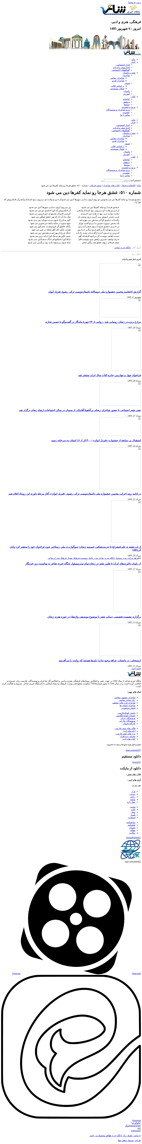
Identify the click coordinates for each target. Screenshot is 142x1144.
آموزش (126, 94)
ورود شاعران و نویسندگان (118, 110)
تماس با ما (125, 115)
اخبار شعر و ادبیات (121, 67)
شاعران (126, 75)
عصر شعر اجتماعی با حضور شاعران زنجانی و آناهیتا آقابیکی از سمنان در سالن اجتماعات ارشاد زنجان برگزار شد (80, 410)
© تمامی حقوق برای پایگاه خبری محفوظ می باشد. (115, 1135)
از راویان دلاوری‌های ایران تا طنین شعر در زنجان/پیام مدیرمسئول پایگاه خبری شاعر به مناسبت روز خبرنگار (83, 563)
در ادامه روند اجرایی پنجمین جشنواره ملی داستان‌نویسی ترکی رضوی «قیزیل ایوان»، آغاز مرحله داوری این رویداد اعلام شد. (74, 493)
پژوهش (126, 102)
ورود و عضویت (128, 107)
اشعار (127, 83)
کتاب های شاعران (111, 185)
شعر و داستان (129, 73)
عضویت (126, 112)
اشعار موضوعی (117, 88)
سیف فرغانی (95, 185)
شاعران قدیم (118, 80)
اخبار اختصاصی (123, 65)
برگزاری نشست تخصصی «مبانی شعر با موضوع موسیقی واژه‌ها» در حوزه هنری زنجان (94, 616)
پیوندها (127, 104)
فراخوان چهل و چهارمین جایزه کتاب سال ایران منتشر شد (109, 375)
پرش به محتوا (134, 2)
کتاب (133, 96)
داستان (126, 91)
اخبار (133, 62)
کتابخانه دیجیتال (128, 185)
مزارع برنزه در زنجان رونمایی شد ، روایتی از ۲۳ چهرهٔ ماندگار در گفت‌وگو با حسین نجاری (93, 321)
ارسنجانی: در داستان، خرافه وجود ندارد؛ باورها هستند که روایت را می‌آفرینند (100, 660)
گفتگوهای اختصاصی (120, 70)
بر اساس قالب (117, 86)
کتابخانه (126, 99)
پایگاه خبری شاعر (122, 247)
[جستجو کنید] (102, 181)
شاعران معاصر (117, 78)
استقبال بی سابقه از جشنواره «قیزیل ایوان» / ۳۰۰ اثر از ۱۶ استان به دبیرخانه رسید (96, 440)
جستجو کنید (135, 180)
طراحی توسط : (129, 1140)
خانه (133, 59)
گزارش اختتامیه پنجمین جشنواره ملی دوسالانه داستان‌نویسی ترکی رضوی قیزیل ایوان (94, 291)
